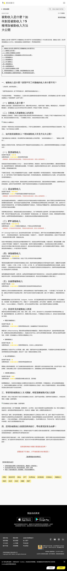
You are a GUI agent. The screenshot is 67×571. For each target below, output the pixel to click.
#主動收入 (49, 477)
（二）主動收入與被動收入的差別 (11, 53)
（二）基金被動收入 (7, 59)
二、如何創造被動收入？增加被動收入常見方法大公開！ (17, 55)
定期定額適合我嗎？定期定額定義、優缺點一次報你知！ (21, 466)
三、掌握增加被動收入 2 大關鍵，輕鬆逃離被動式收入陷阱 (18, 70)
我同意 (61, 567)
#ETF (24, 477)
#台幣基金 (32, 477)
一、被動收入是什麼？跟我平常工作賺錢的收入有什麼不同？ (18, 48)
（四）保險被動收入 (7, 64)
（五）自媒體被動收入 (8, 66)
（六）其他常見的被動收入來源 (10, 68)
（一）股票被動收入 (7, 57)
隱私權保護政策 (60, 554)
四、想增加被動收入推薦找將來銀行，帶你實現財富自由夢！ (18, 73)
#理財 (4, 477)
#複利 (4, 481)
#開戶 (28, 481)
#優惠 (22, 481)
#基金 (19, 477)
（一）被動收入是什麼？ (8, 50)
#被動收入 (58, 477)
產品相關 (6, 9)
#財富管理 (12, 477)
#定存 (10, 481)
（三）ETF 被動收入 (7, 61)
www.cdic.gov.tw (52, 547)
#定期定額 (41, 477)
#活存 (16, 481)
